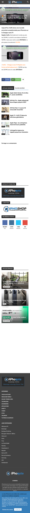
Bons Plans (14, 5)
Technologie (5, 401)
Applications (8, 5)
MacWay (4, 445)
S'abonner (25, 220)
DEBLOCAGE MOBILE (6, 396)
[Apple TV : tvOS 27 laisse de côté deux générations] (5, 117)
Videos (3, 410)
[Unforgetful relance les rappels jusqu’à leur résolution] (5, 132)
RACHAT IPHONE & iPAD (7, 399)
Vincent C (5, 22)
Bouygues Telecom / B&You (8, 433)
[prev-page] (2, 138)
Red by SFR (4, 453)
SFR (3, 460)
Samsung (4, 457)
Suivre (11, 220)
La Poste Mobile (5, 443)
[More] (23, 79)
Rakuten (4, 450)
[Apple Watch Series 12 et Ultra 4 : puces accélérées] (5, 94)
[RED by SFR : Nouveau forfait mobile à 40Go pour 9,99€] (15, 314)
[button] (2, 2)
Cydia (3, 413)
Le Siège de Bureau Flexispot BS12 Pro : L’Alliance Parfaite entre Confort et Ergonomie (15, 283)
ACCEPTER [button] (18, 509)
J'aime (5, 220)
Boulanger (4, 428)
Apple (3, 96)
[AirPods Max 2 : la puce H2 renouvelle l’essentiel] (5, 109)
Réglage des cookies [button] (7, 509)
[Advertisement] (15, 249)
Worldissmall (5, 462)
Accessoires (5, 403)
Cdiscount (4, 436)
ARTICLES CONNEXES (7, 88)
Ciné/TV (4, 408)
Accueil (2, 5)
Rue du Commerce (6, 455)
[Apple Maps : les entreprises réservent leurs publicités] (5, 124)
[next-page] (5, 138)
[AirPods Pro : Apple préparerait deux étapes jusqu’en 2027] (5, 102)
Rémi (12, 286)
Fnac (3, 441)
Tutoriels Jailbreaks (7, 417)
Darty (3, 438)
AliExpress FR (5, 426)
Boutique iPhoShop (6, 431)
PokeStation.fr (5, 448)
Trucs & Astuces (6, 394)
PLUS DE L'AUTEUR (19, 88)
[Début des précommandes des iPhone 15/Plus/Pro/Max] (15, 297)
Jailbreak (4, 415)
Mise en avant (6, 286)
